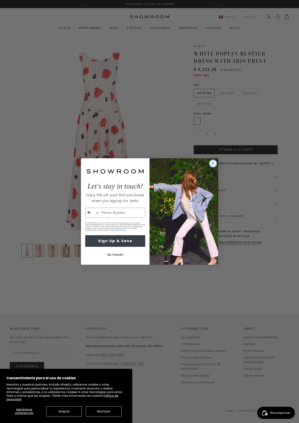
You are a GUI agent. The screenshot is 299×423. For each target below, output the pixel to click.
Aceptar (64, 411)
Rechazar (103, 411)
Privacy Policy (115, 230)
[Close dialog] (213, 163)
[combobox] (92, 213)
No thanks (115, 254)
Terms (123, 230)
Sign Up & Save (115, 240)
